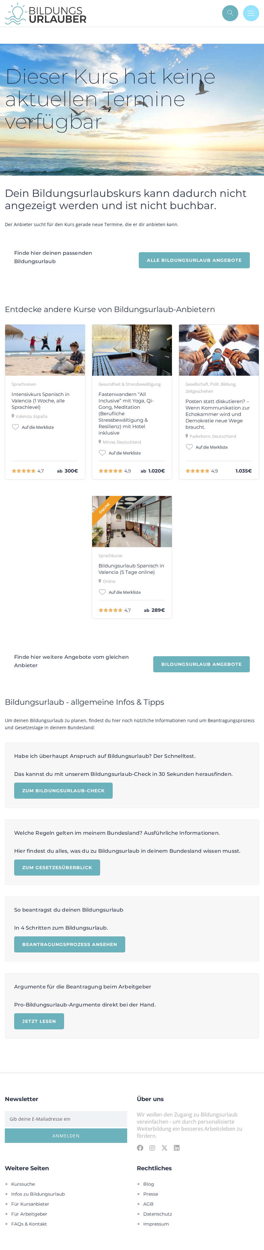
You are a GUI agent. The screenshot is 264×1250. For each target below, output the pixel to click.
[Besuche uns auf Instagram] (152, 1147)
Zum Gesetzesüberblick (57, 867)
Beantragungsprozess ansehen (69, 944)
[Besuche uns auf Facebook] (140, 1147)
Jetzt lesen (39, 1021)
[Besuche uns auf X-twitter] (164, 1147)
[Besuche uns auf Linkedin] (177, 1147)
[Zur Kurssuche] (230, 13)
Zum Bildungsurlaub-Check (63, 790)
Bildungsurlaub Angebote (201, 664)
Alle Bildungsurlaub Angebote (194, 260)
